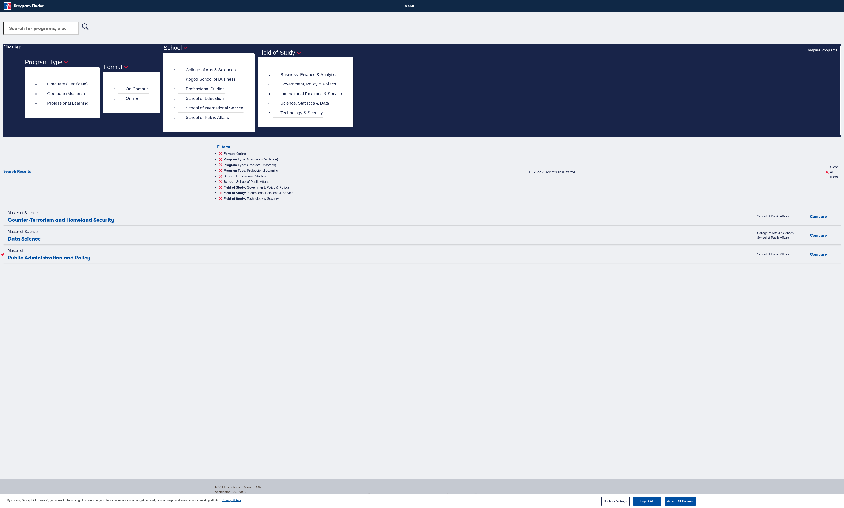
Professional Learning (68, 103)
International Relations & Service (311, 93)
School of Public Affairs (207, 117)
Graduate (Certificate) (67, 84)
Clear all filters (834, 172)
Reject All (647, 501)
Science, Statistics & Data (304, 103)
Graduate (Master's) (66, 93)
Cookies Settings (615, 501)
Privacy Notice (231, 500)
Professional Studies (205, 89)
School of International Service (214, 108)
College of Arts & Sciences (211, 69)
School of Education (205, 98)
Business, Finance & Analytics (309, 74)
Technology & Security (301, 113)
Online (132, 98)
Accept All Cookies (680, 501)
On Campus (137, 89)
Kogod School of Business (211, 79)
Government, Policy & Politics (308, 84)
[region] (422, 501)
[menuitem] (64, 84)
